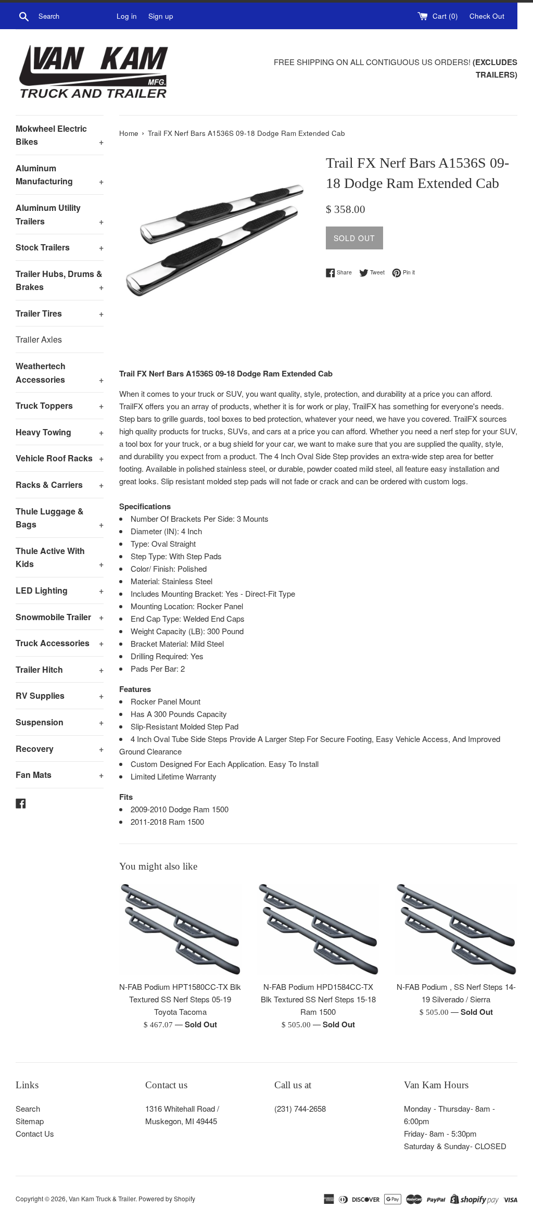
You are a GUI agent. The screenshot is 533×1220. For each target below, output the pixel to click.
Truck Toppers (60, 405)
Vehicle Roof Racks (60, 458)
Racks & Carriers (60, 484)
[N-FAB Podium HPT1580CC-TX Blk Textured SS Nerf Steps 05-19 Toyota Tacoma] (180, 930)
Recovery (60, 748)
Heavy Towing (60, 432)
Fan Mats (60, 775)
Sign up (160, 16)
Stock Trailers (60, 247)
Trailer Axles (39, 339)
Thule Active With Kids (60, 557)
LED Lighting (60, 590)
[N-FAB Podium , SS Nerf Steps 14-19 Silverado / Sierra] (456, 929)
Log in (127, 16)
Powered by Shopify (166, 1198)
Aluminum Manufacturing (60, 174)
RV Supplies (60, 695)
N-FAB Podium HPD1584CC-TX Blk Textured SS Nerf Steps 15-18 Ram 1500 (318, 999)
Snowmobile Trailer (60, 617)
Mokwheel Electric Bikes (60, 135)
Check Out (486, 16)
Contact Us (35, 1133)
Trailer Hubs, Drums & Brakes (60, 280)
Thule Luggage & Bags (60, 518)
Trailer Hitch (60, 669)
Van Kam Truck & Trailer (102, 1198)
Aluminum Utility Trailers (60, 214)
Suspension (60, 722)
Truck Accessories (60, 643)
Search (28, 1108)
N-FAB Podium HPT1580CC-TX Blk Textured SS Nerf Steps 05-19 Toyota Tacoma (180, 999)
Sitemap (30, 1120)
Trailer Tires (60, 313)
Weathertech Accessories (60, 372)
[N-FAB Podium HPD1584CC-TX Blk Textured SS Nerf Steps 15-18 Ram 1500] (318, 929)
